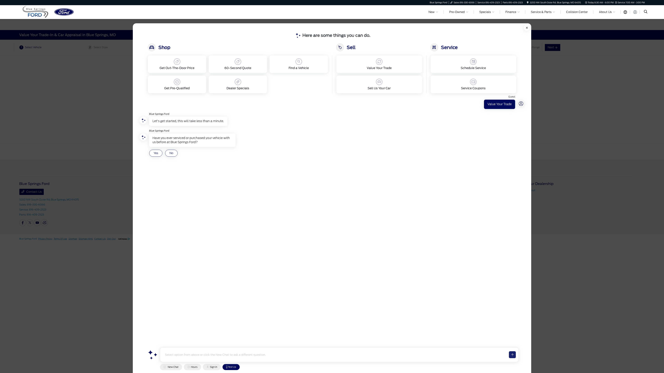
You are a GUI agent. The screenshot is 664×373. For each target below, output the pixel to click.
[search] (645, 12)
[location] (527, 2)
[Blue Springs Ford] (49, 11)
